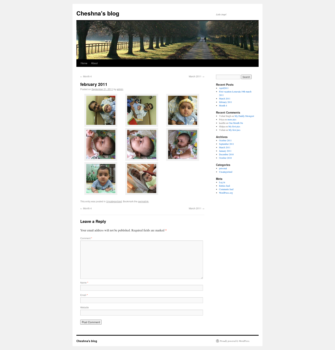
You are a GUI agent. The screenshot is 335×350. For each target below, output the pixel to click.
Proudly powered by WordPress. (235, 340)
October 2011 (225, 140)
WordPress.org (226, 192)
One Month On (236, 122)
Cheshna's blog (97, 13)
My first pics (234, 126)
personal (223, 168)
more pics (231, 119)
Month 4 (86, 76)
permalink (143, 201)
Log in (222, 182)
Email (84, 295)
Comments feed (226, 189)
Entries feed (224, 185)
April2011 (224, 88)
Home (84, 63)
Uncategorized (114, 201)
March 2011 (196, 76)
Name (84, 282)
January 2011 (225, 150)
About (94, 63)
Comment (86, 238)
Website (84, 307)
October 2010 (225, 157)
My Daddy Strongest (244, 115)
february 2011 (225, 101)
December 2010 (226, 154)
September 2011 (226, 143)
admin (120, 89)
